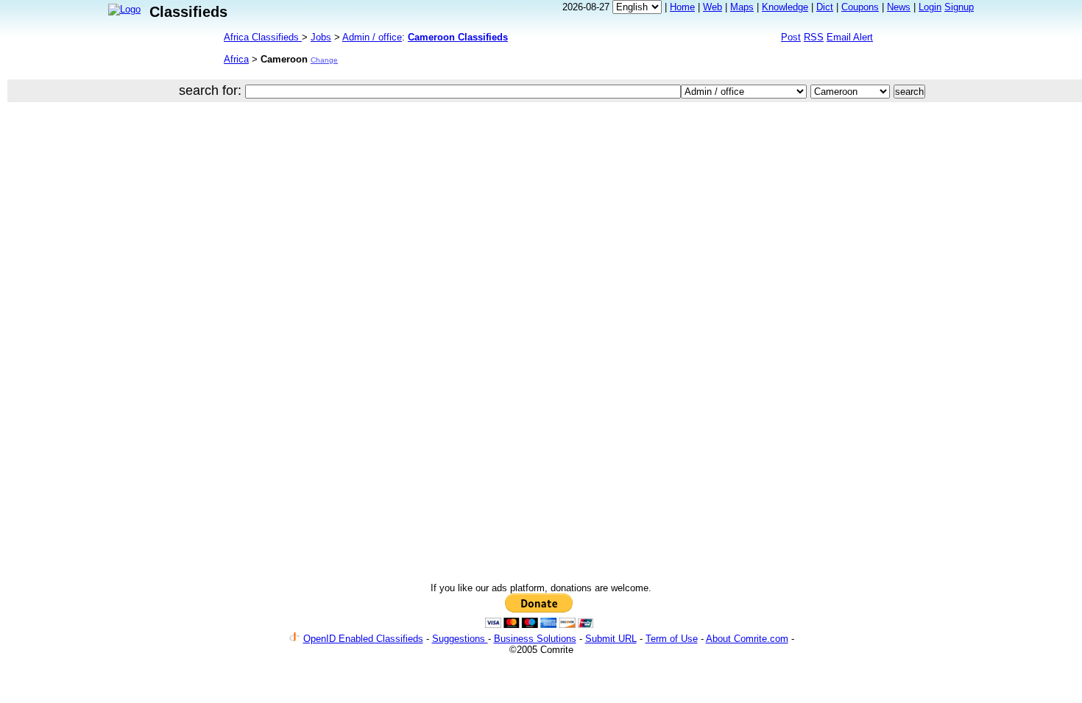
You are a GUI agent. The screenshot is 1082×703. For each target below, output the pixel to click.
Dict (824, 7)
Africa (236, 59)
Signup (959, 7)
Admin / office (372, 37)
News (898, 7)
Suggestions (460, 638)
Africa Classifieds (263, 37)
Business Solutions (535, 638)
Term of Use (672, 638)
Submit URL (611, 638)
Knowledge (785, 7)
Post (791, 37)
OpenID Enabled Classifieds (363, 638)
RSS (814, 37)
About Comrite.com (747, 638)
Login (930, 7)
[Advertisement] (461, 157)
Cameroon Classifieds (458, 37)
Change (324, 60)
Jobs (321, 37)
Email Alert (850, 37)
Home (682, 7)
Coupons (860, 7)
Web (712, 7)
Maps (742, 7)
